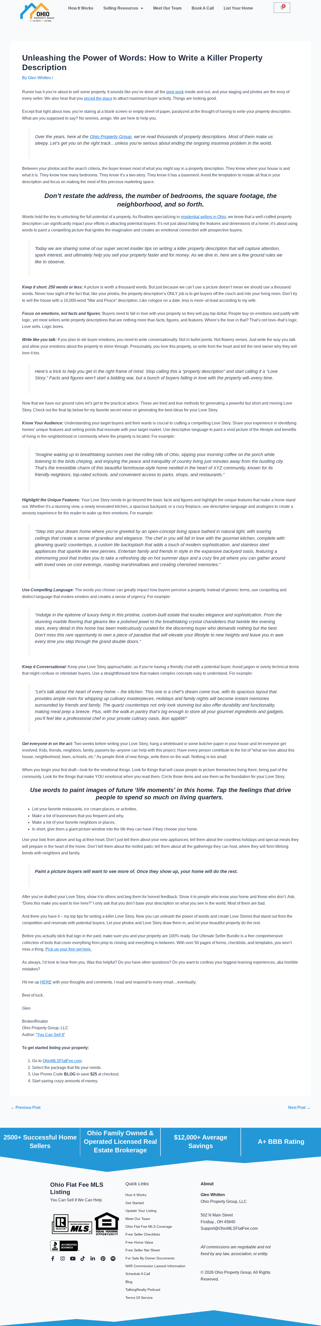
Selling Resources (120, 8)
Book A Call (203, 8)
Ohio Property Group (110, 136)
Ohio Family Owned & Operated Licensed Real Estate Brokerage (120, 1141)
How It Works (80, 8)
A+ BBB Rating (281, 1141)
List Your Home (238, 8)
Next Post (299, 1108)
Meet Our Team (167, 8)
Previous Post (25, 1108)
